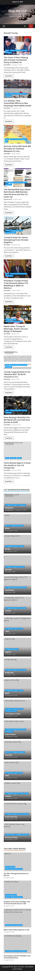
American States (10, 834)
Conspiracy (8, 184)
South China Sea (24, 814)
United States (9, 731)
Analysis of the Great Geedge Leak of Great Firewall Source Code (17, 890)
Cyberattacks (9, 276)
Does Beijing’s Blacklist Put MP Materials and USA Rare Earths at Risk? (17, 405)
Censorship (9, 319)
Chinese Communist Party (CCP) (18, 50)
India (21, 773)
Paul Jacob (10, 510)
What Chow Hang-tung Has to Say (17, 918)
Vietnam (22, 567)
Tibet (21, 628)
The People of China (11, 711)
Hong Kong (22, 608)
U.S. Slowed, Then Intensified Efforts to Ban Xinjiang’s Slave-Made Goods (17, 88)
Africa (7, 525)
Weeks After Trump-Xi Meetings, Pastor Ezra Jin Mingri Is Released (17, 314)
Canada (8, 611)
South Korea (23, 587)
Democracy (9, 52)
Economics (8, 232)
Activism (8, 866)
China (7, 50)
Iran (7, 141)
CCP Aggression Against (12, 505)
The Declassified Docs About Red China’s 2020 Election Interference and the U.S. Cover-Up (17, 177)
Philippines (22, 505)
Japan (21, 690)
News (14, 232)
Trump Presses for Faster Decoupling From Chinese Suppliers (17, 225)
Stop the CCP (17, 11)
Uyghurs (8, 652)
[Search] (24, 26)
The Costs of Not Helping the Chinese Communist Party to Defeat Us (17, 45)
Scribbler (8, 65)
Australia (8, 752)
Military (19, 458)
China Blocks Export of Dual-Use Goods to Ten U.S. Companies (17, 451)
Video (26, 793)
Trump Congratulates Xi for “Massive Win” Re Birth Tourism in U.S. (17, 360)
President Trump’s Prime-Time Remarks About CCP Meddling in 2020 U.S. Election (17, 268)
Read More (8, 76)
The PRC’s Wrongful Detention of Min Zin (17, 861)
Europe (21, 546)
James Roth (8, 199)
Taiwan (22, 793)
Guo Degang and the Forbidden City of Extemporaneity (17, 944)
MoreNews (29, 967)
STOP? (31, 26)
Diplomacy (8, 96)
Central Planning (17, 951)
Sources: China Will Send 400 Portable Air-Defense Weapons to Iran (17, 134)
